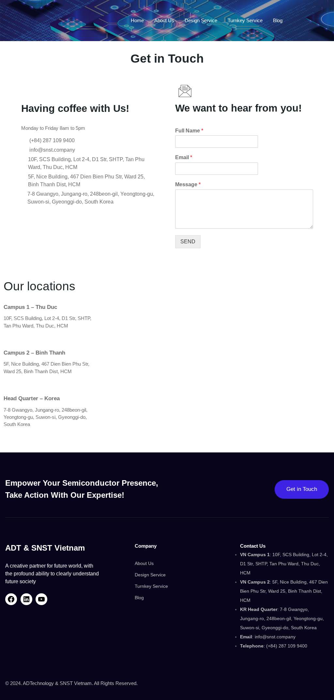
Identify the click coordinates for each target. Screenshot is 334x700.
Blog (139, 597)
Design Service (150, 574)
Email (183, 157)
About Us (144, 563)
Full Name (189, 130)
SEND (187, 241)
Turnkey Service (151, 586)
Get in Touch (301, 489)
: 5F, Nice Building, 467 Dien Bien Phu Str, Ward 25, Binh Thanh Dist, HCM (284, 591)
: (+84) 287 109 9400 (273, 645)
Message (188, 184)
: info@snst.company (268, 636)
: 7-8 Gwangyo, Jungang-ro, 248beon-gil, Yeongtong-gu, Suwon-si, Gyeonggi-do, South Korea (282, 618)
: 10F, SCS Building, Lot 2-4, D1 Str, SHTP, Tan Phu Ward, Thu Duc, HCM (284, 563)
